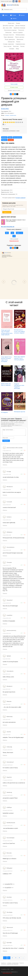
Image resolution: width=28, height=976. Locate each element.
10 (22, 122)
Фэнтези (22, 46)
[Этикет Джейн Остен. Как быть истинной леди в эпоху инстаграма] (7, 354)
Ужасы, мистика (7, 46)
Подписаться (7, 212)
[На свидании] (7, 410)
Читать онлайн (14, 84)
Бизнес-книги (11, 23)
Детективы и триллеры (8, 25)
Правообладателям (7, 973)
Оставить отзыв (14, 87)
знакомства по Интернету (9, 130)
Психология (21, 30)
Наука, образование (8, 37)
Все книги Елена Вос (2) (7, 226)
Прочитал (4, 137)
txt (12, 233)
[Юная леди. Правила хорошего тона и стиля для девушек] (20, 354)
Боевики (18, 23)
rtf (14, 236)
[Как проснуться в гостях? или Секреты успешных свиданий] (20, 327)
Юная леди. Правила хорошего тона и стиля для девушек (15, 220)
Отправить (6, 440)
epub (19, 233)
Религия (18, 41)
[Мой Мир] (15, 94)
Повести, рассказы (19, 37)
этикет (17, 130)
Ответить (5, 464)
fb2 (7, 233)
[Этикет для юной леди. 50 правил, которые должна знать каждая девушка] (7, 327)
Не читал (10, 140)
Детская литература (20, 25)
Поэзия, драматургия (10, 39)
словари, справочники (10, 115)
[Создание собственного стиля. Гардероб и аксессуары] (20, 381)
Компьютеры (8, 32)
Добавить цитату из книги (14, 90)
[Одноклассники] (13, 94)
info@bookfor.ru (14, 972)
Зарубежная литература (19, 27)
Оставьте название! (21, 197)
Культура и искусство (9, 34)
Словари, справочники (8, 44)
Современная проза (20, 44)
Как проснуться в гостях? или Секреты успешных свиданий (19, 331)
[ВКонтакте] (11, 94)
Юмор (17, 48)
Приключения (20, 39)
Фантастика (16, 46)
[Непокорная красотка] (20, 409)
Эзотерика (11, 48)
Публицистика (11, 41)
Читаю (10, 137)
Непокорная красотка (19, 411)
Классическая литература (10, 30)
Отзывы (14, 15)
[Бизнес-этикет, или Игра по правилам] (7, 381)
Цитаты (23, 15)
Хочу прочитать (17, 137)
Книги (6, 15)
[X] (17, 94)
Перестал (4, 140)
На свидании (4, 412)
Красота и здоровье (18, 32)
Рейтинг (15, 18)
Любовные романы (20, 34)
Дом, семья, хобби (7, 27)
